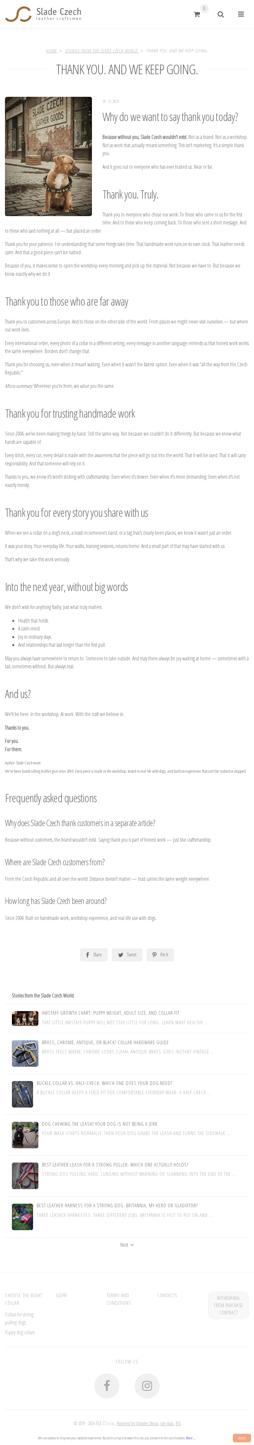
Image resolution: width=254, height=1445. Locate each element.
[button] (197, 14)
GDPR (61, 1295)
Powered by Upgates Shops (137, 1423)
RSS (178, 1423)
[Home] (43, 14)
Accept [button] (242, 1437)
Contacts (167, 1295)
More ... (190, 1437)
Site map (167, 1423)
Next (124, 1244)
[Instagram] (147, 1386)
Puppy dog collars (20, 1332)
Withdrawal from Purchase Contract (228, 1305)
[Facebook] (106, 1386)
